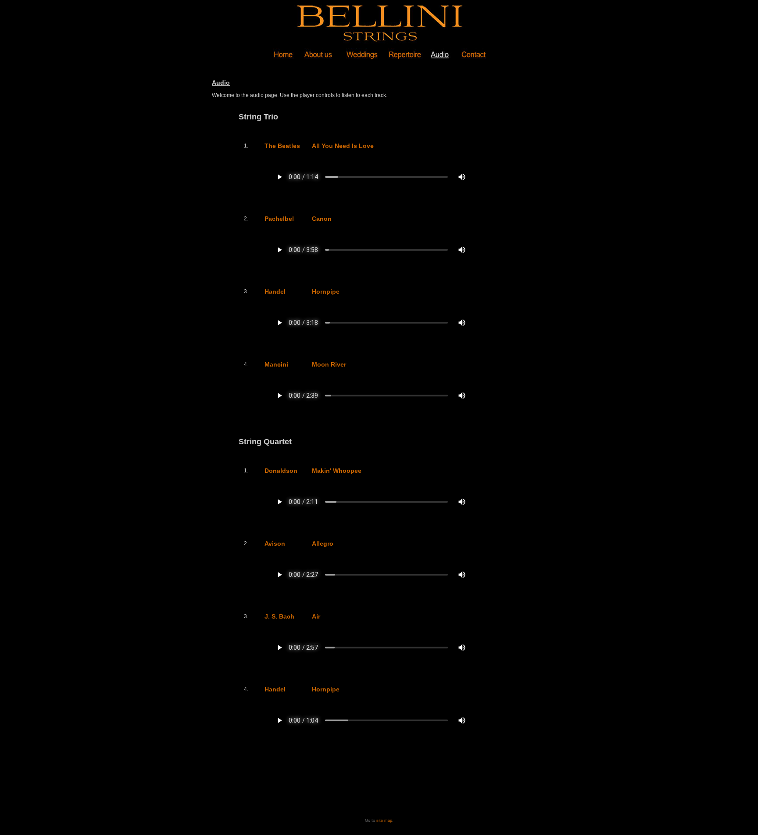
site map (384, 820)
